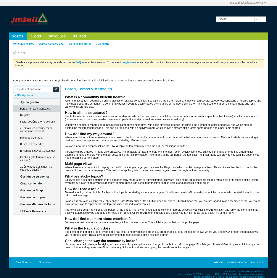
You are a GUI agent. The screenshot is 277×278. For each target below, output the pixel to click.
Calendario (102, 43)
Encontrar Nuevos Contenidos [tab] (38, 150)
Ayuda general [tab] (30, 102)
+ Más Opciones (24, 95)
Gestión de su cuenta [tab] (34, 176)
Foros (17, 36)
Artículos (57, 36)
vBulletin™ (246, 271)
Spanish (44, 262)
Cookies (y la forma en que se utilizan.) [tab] (37, 159)
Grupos (79, 36)
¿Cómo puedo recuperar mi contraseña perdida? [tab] (36, 130)
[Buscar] (262, 19)
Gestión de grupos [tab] (32, 197)
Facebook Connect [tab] (31, 137)
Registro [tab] (25, 115)
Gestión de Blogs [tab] (31, 190)
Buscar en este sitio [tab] (31, 144)
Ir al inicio (257, 262)
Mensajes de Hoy (23, 43)
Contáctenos (236, 262)
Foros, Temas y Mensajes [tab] (35, 108)
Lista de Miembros (80, 43)
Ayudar (218, 262)
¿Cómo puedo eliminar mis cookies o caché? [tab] (36, 168)
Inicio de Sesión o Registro (246, 3)
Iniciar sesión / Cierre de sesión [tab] (38, 121)
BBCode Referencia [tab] (33, 211)
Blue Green (23, 262)
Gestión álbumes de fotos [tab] (37, 204)
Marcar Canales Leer (51, 43)
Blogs (36, 36)
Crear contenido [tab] (31, 183)
